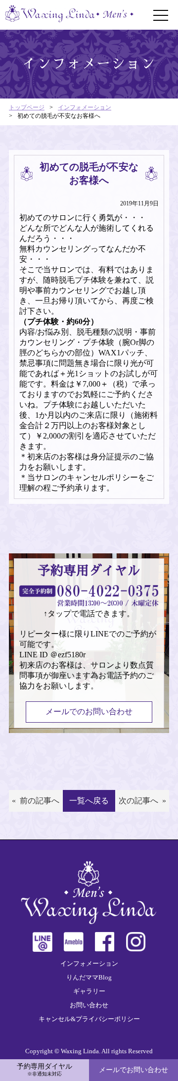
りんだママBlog (89, 977)
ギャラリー (89, 991)
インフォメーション (84, 107)
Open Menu (160, 15)
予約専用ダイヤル (44, 1070)
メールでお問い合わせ (133, 1070)
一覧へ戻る (89, 800)
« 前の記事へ (35, 800)
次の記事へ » (142, 800)
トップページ (26, 107)
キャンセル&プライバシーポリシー (89, 1019)
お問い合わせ (89, 1005)
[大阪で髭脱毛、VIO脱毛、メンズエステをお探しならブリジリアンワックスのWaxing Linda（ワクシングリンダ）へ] (69, 15)
